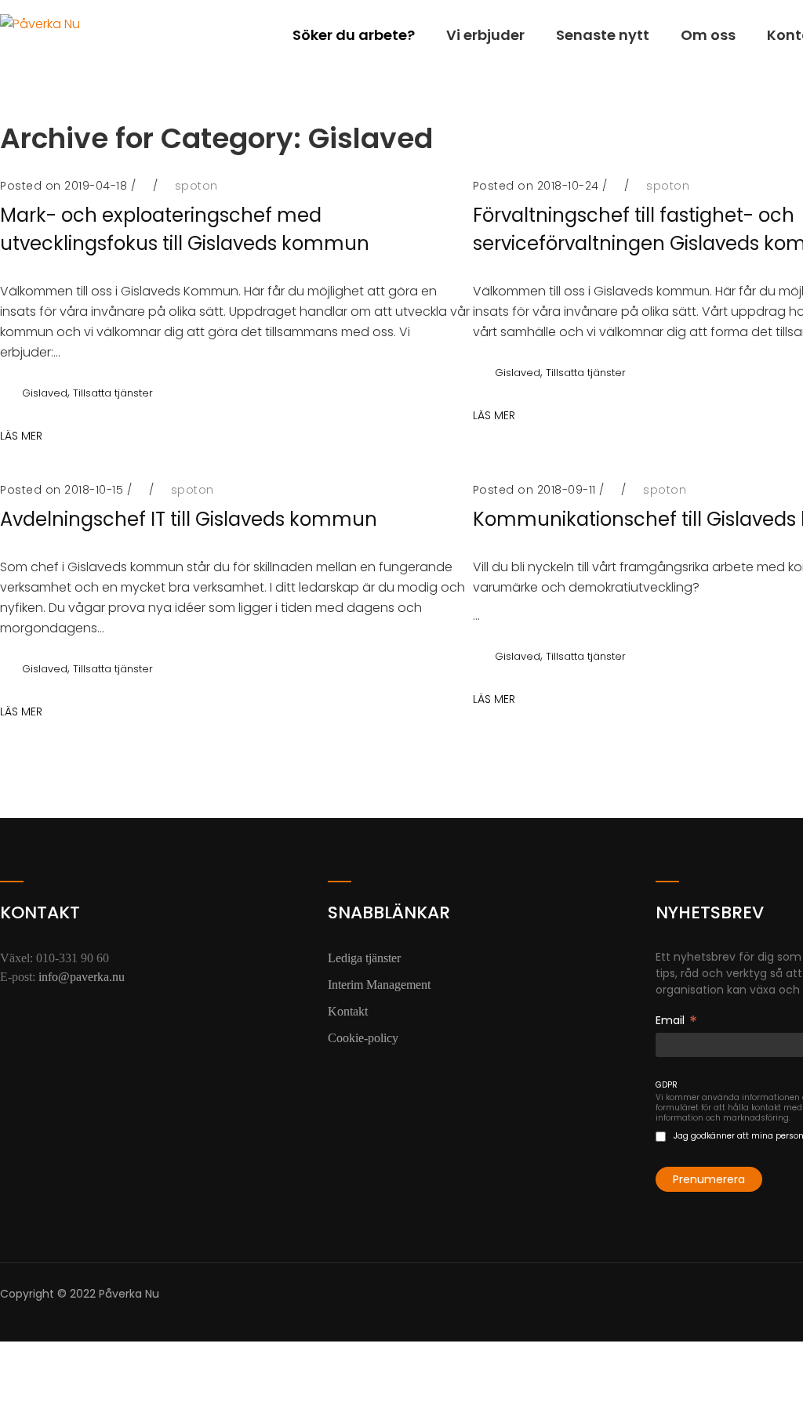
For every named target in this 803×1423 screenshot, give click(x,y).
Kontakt (348, 1011)
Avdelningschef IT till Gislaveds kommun (188, 519)
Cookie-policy (363, 1038)
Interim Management (379, 984)
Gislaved (44, 393)
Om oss (708, 35)
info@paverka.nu (81, 976)
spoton (196, 186)
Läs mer (494, 415)
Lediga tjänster (364, 958)
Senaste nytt (602, 35)
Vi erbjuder (485, 35)
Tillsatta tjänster (113, 393)
